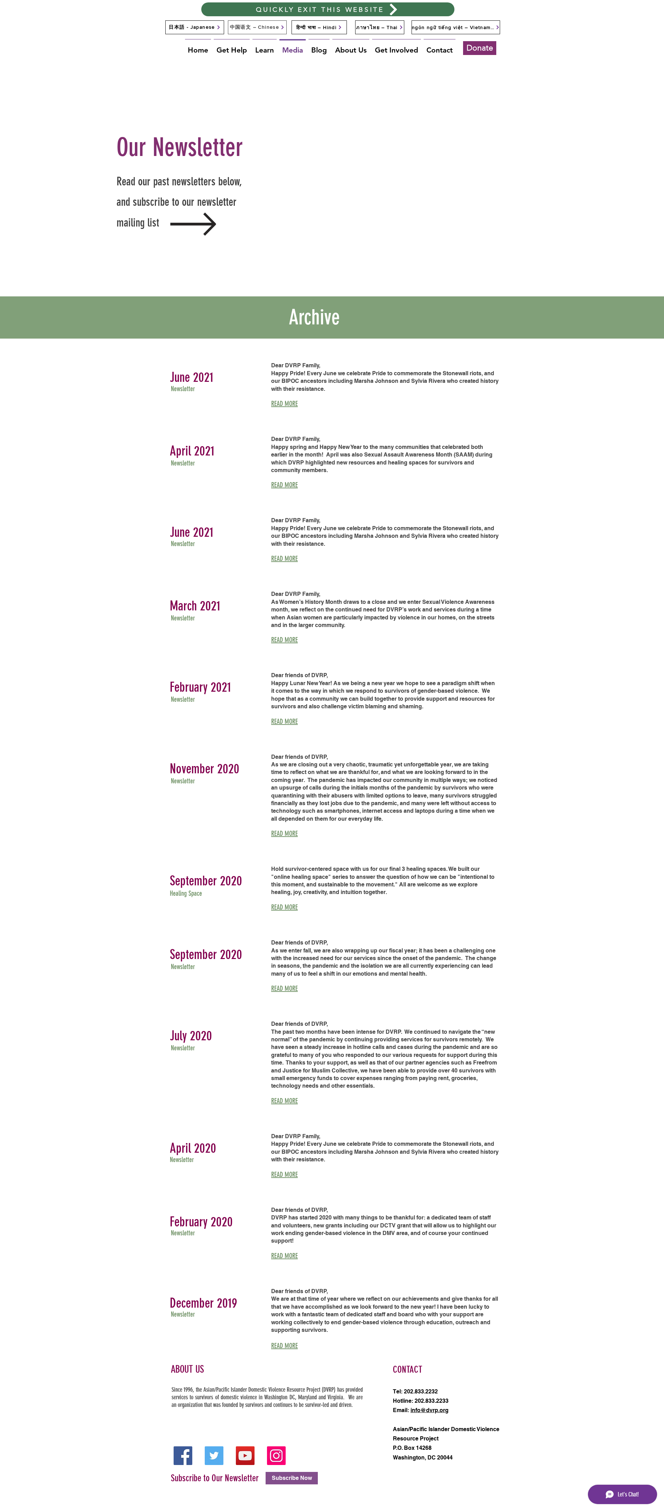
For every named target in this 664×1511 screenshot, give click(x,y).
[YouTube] (245, 1455)
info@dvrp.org (430, 1410)
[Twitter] (214, 1455)
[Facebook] (183, 1455)
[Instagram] (276, 1455)
